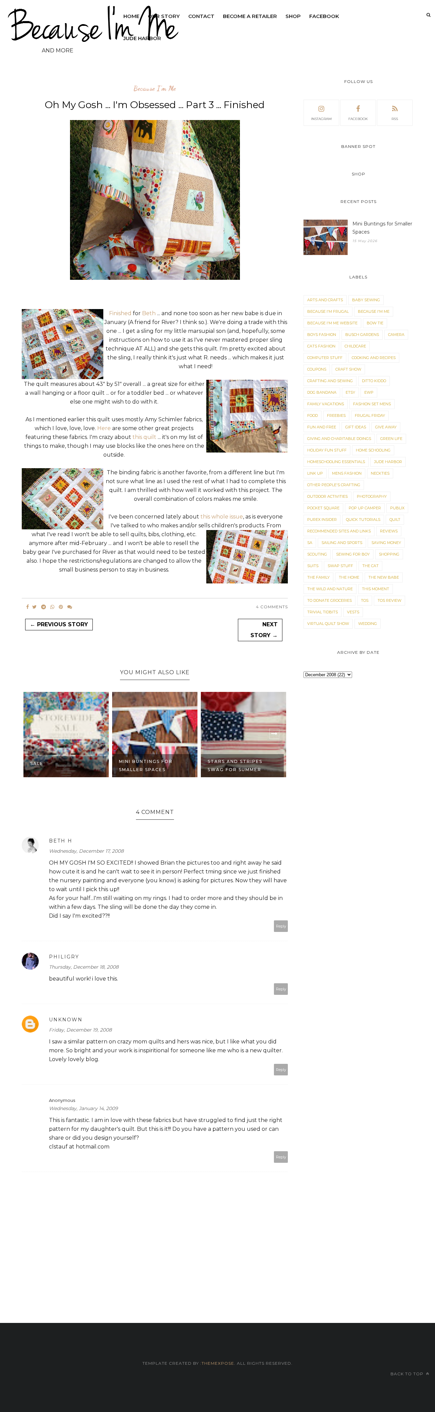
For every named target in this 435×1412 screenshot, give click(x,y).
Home (131, 16)
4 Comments (272, 606)
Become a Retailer (250, 16)
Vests (353, 612)
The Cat (370, 565)
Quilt (394, 519)
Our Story (164, 16)
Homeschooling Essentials (336, 461)
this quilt (145, 437)
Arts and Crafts (325, 299)
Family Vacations (325, 404)
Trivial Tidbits (322, 612)
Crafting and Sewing (330, 380)
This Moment (375, 588)
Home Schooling (373, 450)
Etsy (350, 392)
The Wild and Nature (330, 588)
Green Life (391, 438)
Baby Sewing (366, 299)
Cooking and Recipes (374, 357)
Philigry (64, 957)
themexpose (218, 1363)
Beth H (60, 841)
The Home (349, 577)
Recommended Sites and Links (339, 531)
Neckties (380, 473)
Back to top (407, 1373)
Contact (201, 16)
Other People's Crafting (333, 484)
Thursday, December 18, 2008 (84, 967)
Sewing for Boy (353, 554)
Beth (149, 313)
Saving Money (386, 542)
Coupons (316, 369)
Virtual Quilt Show (328, 623)
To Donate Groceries (329, 600)
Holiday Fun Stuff (327, 450)
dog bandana (321, 392)
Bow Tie (375, 323)
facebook (358, 119)
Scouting (317, 554)
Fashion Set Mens (372, 404)
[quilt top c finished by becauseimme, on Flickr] (155, 278)
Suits (312, 565)
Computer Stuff (325, 357)
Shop (293, 16)
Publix (397, 508)
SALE (37, 763)
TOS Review (389, 600)
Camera (396, 334)
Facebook (324, 16)
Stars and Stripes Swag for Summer (235, 765)
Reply (281, 926)
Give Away (386, 427)
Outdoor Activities (327, 496)
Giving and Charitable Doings (339, 438)
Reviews (389, 531)
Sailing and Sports (341, 542)
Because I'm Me (155, 89)
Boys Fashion (321, 334)
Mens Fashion (347, 473)
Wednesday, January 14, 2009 (83, 1108)
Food (312, 415)
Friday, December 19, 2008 (80, 1030)
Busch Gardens (362, 334)
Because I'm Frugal (328, 311)
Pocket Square (323, 508)
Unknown (66, 1020)
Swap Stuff (340, 565)
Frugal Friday (370, 415)
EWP (368, 392)
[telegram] (43, 607)
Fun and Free (321, 427)
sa (309, 542)
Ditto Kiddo (374, 380)
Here (104, 428)
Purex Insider (322, 519)
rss (395, 119)
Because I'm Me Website (332, 323)
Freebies (336, 415)
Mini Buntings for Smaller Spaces (146, 765)
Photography (372, 496)
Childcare (355, 346)
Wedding (367, 623)
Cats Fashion (321, 346)
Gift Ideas (355, 427)
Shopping (389, 554)
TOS (364, 600)
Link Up (315, 473)
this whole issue (222, 516)
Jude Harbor (142, 38)
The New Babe (383, 577)
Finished (120, 313)
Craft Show (348, 369)
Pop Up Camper (365, 508)
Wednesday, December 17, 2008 (86, 851)
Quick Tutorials (363, 519)
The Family (318, 577)
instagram (321, 119)
